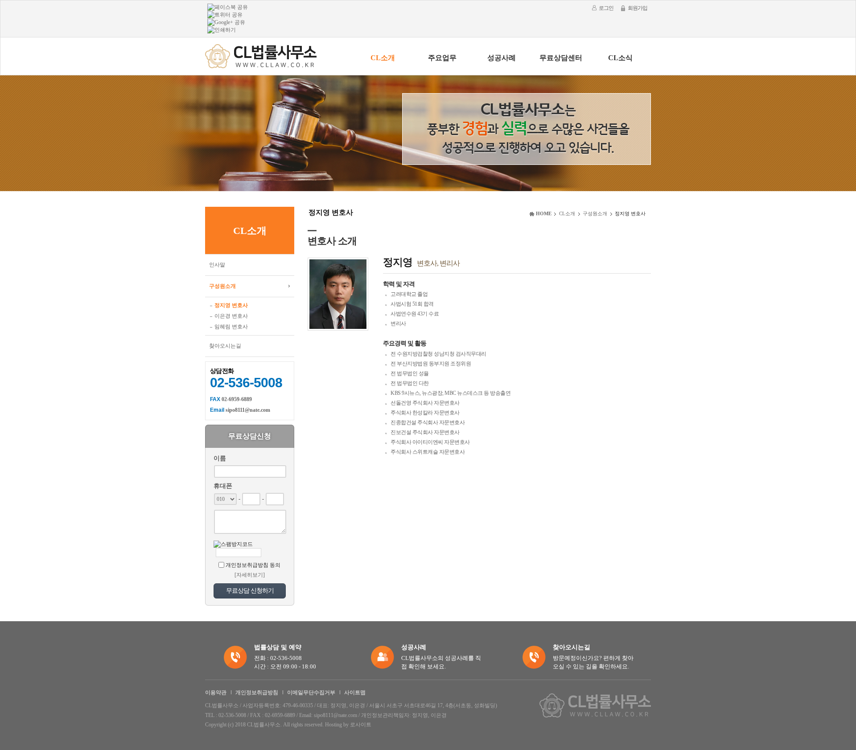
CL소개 (382, 57)
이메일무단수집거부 (311, 692)
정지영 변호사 (231, 305)
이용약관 (215, 692)
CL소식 (620, 57)
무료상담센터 (560, 57)
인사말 (217, 265)
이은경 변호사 (231, 316)
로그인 (606, 8)
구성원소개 (222, 286)
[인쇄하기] (221, 29)
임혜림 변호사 (231, 327)
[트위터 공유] (225, 14)
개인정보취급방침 (256, 692)
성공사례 (501, 57)
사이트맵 (355, 692)
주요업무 (442, 57)
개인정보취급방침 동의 (253, 565)
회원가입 (637, 8)
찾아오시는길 (225, 346)
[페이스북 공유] (227, 7)
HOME (543, 213)
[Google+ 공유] (226, 22)
